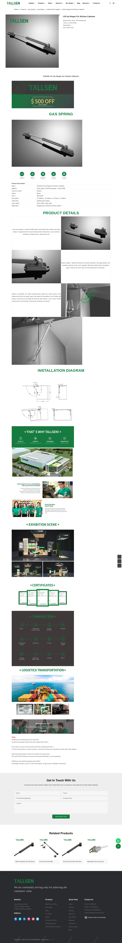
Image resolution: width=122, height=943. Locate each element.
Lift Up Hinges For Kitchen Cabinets (73, 9)
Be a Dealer (72, 917)
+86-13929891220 (91, 904)
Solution (71, 907)
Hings (47, 910)
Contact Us (72, 923)
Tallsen (16, 9)
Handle (47, 917)
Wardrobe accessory (50, 923)
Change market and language (96, 917)
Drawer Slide (48, 907)
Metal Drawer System (51, 904)
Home (71, 904)
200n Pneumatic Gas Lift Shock (25, 861)
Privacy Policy (73, 927)
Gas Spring (31, 9)
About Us (72, 914)
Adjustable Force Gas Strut (95, 861)
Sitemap (52, 939)
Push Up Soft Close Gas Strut (72, 861)
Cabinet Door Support (53, 9)
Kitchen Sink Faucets (51, 920)
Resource (72, 920)
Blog (70, 930)
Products (23, 9)
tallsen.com (44, 939)
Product (71, 910)
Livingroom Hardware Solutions (22, 909)
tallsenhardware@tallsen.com (96, 912)
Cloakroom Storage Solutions (22, 906)
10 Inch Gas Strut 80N (46, 861)
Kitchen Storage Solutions (21, 904)
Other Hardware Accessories (52, 926)
